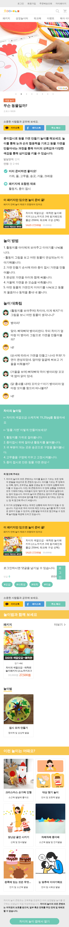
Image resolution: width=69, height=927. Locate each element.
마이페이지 (61, 3)
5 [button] (37, 94)
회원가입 (31, 3)
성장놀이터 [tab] (22, 18)
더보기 (58, 624)
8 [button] (53, 94)
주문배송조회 (45, 3)
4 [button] (32, 94)
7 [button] (48, 94)
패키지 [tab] (6, 18)
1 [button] (16, 94)
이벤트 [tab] (50, 18)
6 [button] (42, 94)
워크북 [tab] (37, 18)
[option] (34, 56)
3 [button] (26, 94)
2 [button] (21, 94)
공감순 (54, 576)
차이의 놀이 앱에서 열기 (34, 921)
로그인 (21, 3)
